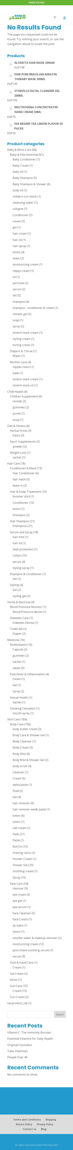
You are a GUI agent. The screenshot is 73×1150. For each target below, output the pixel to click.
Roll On (17, 846)
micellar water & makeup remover (35, 938)
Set (15, 579)
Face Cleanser (22, 913)
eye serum (19, 907)
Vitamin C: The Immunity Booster (29, 1032)
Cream (17, 778)
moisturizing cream (25, 264)
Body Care (17, 724)
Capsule (18, 649)
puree (17, 413)
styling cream (21, 339)
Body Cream (21, 747)
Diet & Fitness (16, 426)
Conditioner (20, 215)
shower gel (20, 314)
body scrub (20, 766)
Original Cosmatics (19, 1045)
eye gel (17, 901)
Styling (14, 585)
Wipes (17, 356)
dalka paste (20, 785)
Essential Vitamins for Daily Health (30, 1039)
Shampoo (19, 515)
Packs (16, 435)
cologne (18, 209)
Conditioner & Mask (23, 468)
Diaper (17, 634)
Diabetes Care (19, 618)
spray (16, 326)
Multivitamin (18, 645)
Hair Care (13, 463)
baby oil (18, 172)
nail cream (19, 828)
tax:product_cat (17, 1003)
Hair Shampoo (19, 521)
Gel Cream (17, 974)
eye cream (19, 894)
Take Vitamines (17, 1051)
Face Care (16, 884)
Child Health (15, 392)
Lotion (17, 555)
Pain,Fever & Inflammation (27, 674)
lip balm (18, 925)
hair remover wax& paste (29, 809)
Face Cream (20, 919)
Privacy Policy (45, 1124)
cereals (17, 401)
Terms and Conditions (27, 1119)
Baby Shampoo (23, 178)
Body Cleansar (22, 741)
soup (16, 420)
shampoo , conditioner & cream (33, 308)
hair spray (19, 246)
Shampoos (20, 526)
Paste (16, 840)
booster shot (21, 496)
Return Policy (24, 1124)
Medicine (13, 640)
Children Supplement (24, 396)
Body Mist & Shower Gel (28, 760)
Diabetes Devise (23, 623)
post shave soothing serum (31, 950)
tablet (16, 668)
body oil (18, 190)
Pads (16, 834)
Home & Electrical (18, 602)
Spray (16, 877)
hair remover (21, 803)
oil (14, 277)
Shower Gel (20, 865)
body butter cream (25, 729)
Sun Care (16, 986)
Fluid (16, 791)
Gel (15, 590)
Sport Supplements (23, 441)
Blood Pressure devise (27, 612)
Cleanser (18, 772)
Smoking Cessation (22, 708)
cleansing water (23, 203)
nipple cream (21, 367)
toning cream (21, 345)
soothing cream (23, 871)
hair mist (18, 537)
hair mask (19, 479)
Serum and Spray (21, 532)
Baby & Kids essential (24, 155)
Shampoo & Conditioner (26, 574)
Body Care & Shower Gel (29, 735)
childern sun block (25, 196)
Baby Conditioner (24, 159)
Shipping (50, 1119)
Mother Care (18, 362)
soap (16, 320)
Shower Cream (22, 859)
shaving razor (22, 853)
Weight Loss (18, 453)
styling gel (19, 596)
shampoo (19, 302)
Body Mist (19, 754)
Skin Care (13, 719)
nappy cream (21, 271)
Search (60, 1014)
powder (18, 446)
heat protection (23, 549)
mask (16, 258)
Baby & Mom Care (19, 150)
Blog (43, 1129)
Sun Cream (17, 997)
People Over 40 (17, 1057)
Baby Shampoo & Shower (29, 184)
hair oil (17, 240)
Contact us (29, 1129)
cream (17, 221)
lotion (16, 252)
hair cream (20, 233)
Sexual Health (19, 697)
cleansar (18, 888)
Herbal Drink (18, 431)
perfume (18, 283)
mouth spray (21, 713)
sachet (17, 457)
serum (17, 289)
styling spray (21, 568)
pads (16, 373)
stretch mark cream (25, 333)
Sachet (17, 702)
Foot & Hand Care (21, 962)
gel (15, 227)
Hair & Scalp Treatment (25, 492)
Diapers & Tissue (21, 351)
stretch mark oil (23, 385)
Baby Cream (21, 165)
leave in (18, 485)
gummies (19, 407)
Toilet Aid (16, 629)
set (15, 295)
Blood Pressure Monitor (26, 607)
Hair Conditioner (24, 473)
